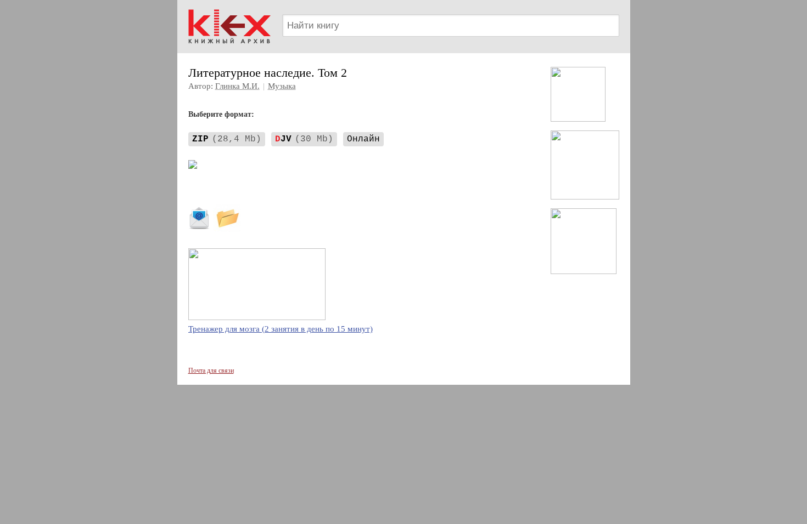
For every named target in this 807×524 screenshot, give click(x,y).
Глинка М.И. (237, 86)
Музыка (282, 86)
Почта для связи (211, 370)
